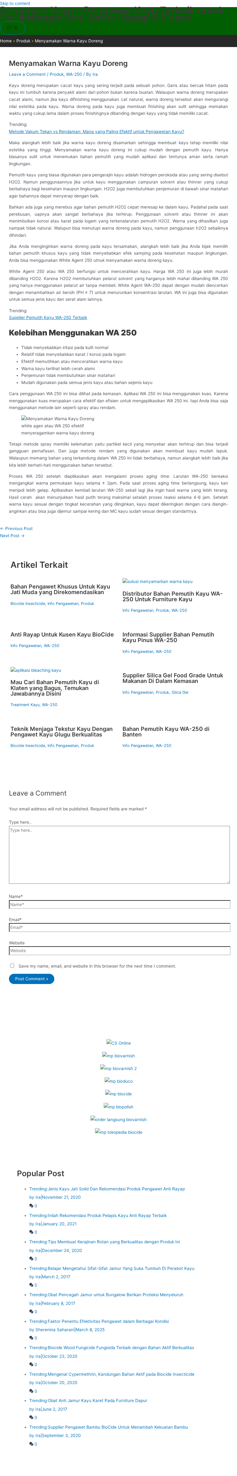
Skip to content (15, 3)
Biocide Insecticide (27, 603)
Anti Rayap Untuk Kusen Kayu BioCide (62, 634)
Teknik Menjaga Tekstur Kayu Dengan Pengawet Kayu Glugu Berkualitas (61, 731)
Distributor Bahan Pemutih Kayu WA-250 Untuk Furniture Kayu (173, 596)
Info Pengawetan (63, 603)
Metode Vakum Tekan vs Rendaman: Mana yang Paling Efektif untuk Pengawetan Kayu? (96, 131)
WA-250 (74, 74)
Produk (57, 74)
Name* (16, 896)
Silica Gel (180, 692)
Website (17, 942)
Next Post (12, 535)
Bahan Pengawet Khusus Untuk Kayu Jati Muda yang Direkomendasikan (60, 589)
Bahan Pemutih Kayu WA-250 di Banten (166, 731)
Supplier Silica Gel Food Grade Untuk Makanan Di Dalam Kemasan (173, 678)
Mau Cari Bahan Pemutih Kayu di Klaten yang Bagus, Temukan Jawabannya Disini (54, 688)
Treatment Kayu (25, 704)
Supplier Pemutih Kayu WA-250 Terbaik (48, 317)
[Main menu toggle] (12, 28)
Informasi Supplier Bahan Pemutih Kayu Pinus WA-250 (168, 637)
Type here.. (20, 822)
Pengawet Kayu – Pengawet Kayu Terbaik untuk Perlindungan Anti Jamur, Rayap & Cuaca (112, 14)
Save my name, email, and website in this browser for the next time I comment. (97, 966)
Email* (15, 919)
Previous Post (16, 528)
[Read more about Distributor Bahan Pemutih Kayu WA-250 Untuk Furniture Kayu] (158, 581)
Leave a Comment (27, 74)
